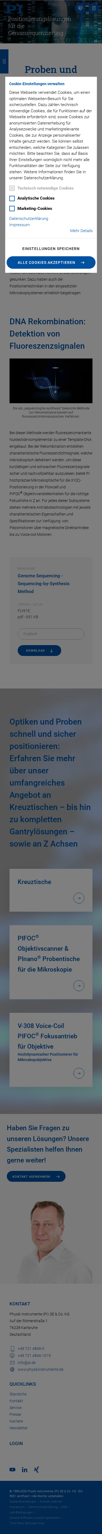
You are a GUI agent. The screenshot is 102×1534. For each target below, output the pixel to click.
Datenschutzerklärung (28, 218)
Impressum (19, 224)
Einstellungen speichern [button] (51, 248)
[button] (51, 262)
